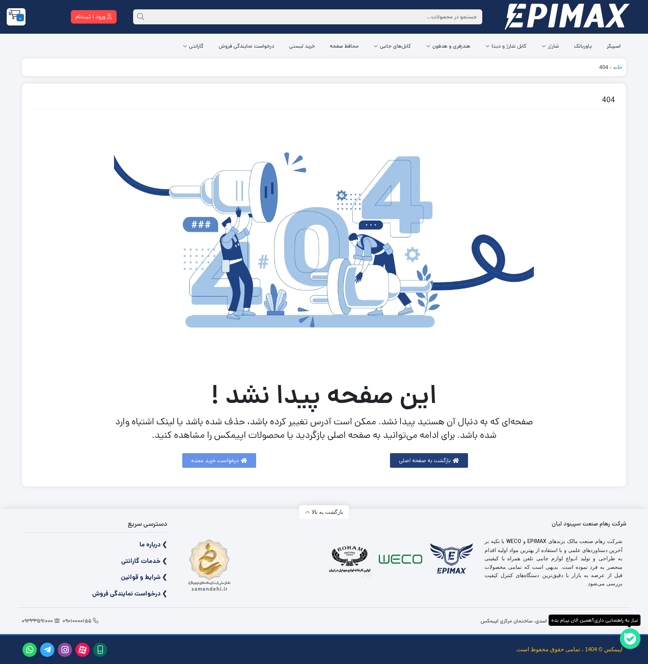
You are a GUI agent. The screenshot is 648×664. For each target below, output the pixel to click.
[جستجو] (140, 16)
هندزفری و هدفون (451, 46)
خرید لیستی (302, 46)
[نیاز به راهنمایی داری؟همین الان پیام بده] (630, 638)
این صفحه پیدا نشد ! (324, 395)
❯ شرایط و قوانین (144, 577)
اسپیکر (614, 46)
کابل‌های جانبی (395, 46)
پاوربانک (583, 46)
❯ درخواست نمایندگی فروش (129, 593)
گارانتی (196, 46)
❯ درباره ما (153, 544)
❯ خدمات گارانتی (144, 561)
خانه (617, 67)
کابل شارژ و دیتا (509, 46)
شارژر (553, 46)
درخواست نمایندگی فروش (246, 46)
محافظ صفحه (344, 46)
